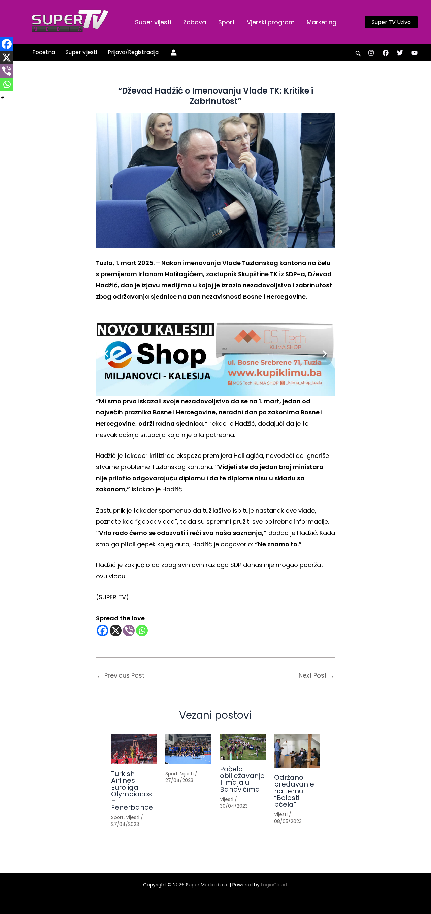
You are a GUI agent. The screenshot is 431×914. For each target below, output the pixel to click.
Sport (226, 22)
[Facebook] (386, 53)
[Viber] (129, 630)
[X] (116, 630)
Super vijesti (153, 22)
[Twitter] (400, 53)
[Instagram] (371, 53)
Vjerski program (271, 22)
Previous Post (120, 675)
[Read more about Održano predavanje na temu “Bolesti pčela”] (297, 751)
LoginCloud (274, 884)
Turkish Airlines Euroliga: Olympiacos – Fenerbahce (132, 790)
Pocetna (43, 52)
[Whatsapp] (142, 630)
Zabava (194, 22)
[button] (391, 22)
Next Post (316, 675)
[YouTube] (414, 53)
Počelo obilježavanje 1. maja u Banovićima (242, 779)
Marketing (321, 22)
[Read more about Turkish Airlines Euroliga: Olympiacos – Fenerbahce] (134, 749)
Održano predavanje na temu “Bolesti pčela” (294, 791)
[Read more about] (188, 749)
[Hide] (2, 97)
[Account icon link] (174, 52)
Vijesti (132, 817)
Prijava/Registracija (133, 52)
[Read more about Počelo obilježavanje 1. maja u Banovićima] (243, 747)
